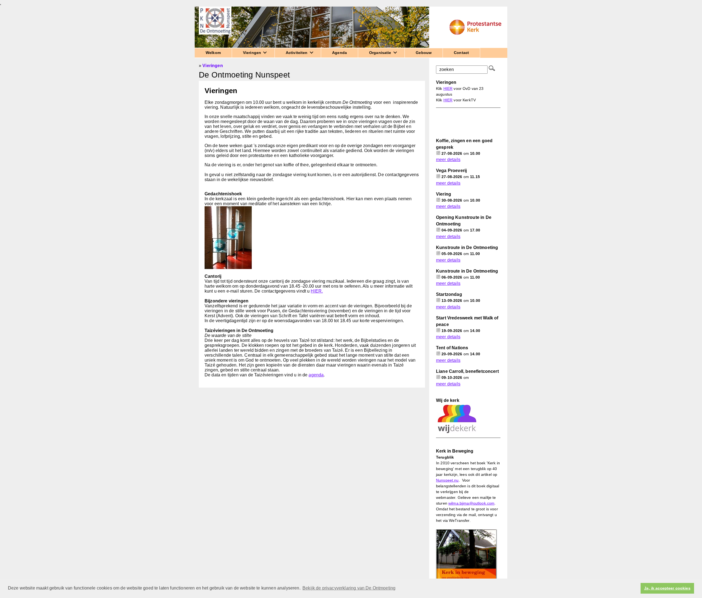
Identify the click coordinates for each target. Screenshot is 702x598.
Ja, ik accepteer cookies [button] (667, 588)
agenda (316, 375)
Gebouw (424, 52)
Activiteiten (297, 52)
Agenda (339, 52)
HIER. (317, 291)
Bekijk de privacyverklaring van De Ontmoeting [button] (348, 588)
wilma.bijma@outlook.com (471, 503)
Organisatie (380, 52)
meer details (448, 159)
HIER (448, 88)
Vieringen (212, 65)
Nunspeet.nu (447, 480)
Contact (461, 52)
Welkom (213, 52)
